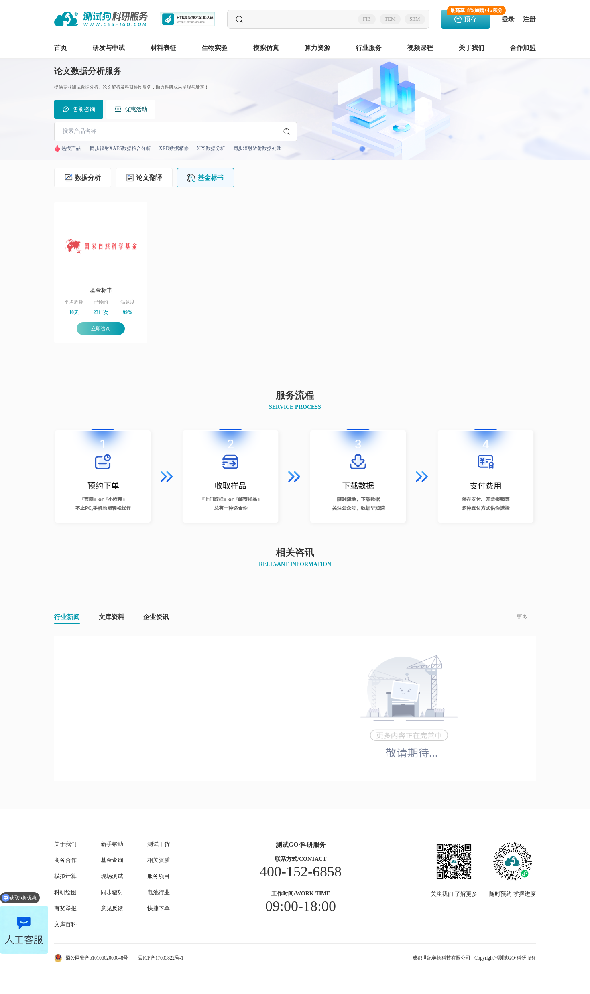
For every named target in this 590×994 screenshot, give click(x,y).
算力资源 (317, 47)
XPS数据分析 (211, 148)
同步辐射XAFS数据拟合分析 (120, 148)
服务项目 (158, 876)
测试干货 (158, 844)
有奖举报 (65, 908)
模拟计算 (65, 876)
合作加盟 (523, 47)
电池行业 (158, 892)
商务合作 (65, 860)
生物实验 (215, 47)
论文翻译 (149, 177)
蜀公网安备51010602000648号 (96, 958)
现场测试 (112, 876)
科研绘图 (65, 892)
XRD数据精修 (174, 148)
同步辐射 (112, 892)
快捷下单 (158, 908)
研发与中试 (109, 47)
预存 (470, 16)
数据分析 (88, 177)
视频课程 (420, 47)
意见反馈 (112, 908)
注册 (529, 19)
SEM (414, 19)
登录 (508, 19)
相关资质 (158, 860)
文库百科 (65, 924)
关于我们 (471, 47)
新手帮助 (112, 844)
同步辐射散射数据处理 (257, 148)
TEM (390, 19)
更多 (522, 617)
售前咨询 (84, 109)
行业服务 (369, 47)
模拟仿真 (266, 47)
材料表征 (163, 47)
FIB (367, 19)
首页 (60, 47)
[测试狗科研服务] (101, 19)
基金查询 (112, 860)
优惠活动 (136, 109)
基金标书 (211, 177)
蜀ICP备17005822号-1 (160, 957)
